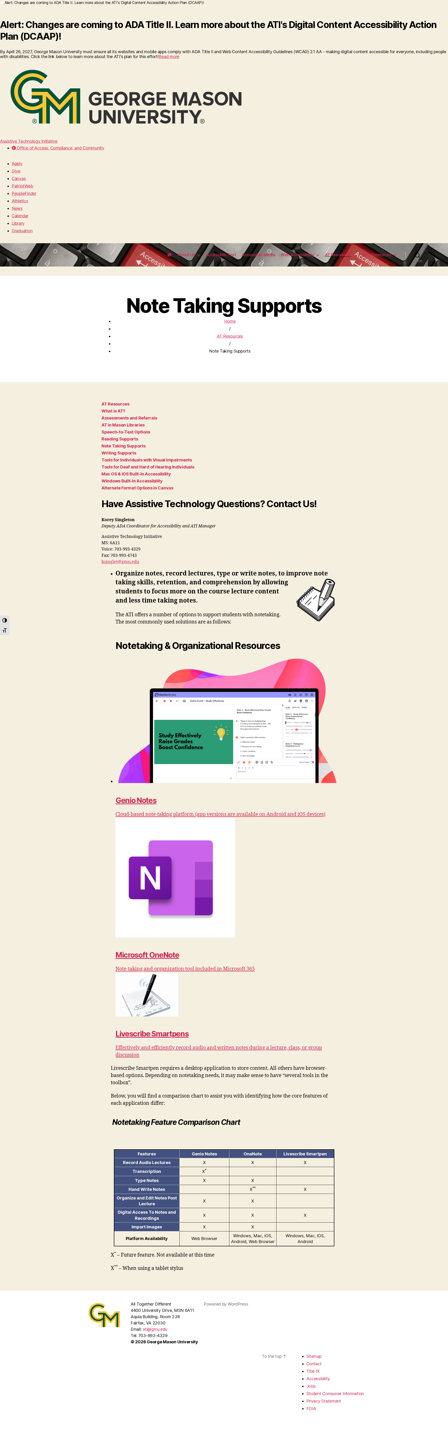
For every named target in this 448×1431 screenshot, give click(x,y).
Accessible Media (258, 254)
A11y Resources (376, 254)
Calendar (20, 215)
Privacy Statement (323, 1401)
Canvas (19, 178)
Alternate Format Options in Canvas (137, 487)
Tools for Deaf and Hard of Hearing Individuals (148, 466)
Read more (169, 56)
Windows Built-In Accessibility (132, 480)
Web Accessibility (297, 254)
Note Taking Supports (124, 446)
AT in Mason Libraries (123, 425)
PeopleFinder (24, 193)
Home (230, 321)
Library (18, 223)
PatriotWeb (22, 186)
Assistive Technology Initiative (28, 141)
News (17, 208)
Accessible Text (221, 254)
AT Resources (338, 254)
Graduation (22, 230)
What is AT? (113, 411)
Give (16, 171)
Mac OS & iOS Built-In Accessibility (136, 473)
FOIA (311, 1408)
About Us (186, 254)
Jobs (311, 1386)
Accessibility (318, 1378)
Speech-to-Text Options (126, 432)
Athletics (20, 200)
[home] (169, 254)
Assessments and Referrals (129, 418)
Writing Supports (119, 452)
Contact (314, 1363)
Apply (17, 163)
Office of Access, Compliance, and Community (60, 148)
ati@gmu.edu (155, 1329)
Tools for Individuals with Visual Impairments (147, 459)
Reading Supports (120, 439)
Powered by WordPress (226, 1304)
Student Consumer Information (335, 1393)
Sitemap (314, 1356)
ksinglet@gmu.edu (120, 562)
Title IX (313, 1371)
